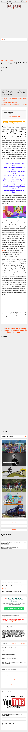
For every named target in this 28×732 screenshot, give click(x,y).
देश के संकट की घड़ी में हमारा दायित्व (9, 102)
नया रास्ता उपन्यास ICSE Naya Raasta (11, 679)
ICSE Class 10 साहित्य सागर (10, 677)
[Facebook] (4, 1)
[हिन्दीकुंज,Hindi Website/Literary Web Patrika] (14, 8)
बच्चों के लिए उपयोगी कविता (9, 685)
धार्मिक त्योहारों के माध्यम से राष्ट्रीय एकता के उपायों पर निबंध (14, 104)
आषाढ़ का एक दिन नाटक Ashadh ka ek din (12, 683)
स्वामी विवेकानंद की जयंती (8, 462)
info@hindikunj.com (8, 589)
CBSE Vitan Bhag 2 (9, 684)
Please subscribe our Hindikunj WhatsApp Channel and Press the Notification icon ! (14, 331)
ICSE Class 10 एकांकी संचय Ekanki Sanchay (13, 678)
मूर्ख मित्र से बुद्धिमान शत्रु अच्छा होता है (12, 116)
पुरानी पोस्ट (14, 526)
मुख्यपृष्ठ (14, 529)
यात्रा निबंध (5, 475)
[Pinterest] (10, 1)
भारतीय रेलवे (6, 514)
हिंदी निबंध (6, 60)
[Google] (12, 1)
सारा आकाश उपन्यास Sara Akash (10, 682)
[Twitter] (7, 1)
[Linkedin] (15, 1)
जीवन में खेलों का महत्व (8, 488)
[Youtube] (2, 1)
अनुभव (3, 250)
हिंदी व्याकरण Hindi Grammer (10, 674)
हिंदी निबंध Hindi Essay (9, 676)
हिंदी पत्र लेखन (7, 675)
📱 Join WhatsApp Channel (14, 608)
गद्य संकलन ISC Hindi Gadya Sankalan (12, 680)
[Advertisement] (15, 23)
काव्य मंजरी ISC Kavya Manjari (10, 681)
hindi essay (11, 60)
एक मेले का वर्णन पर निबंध (8, 450)
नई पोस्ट (14, 522)
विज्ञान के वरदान (6, 501)
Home (2, 60)
